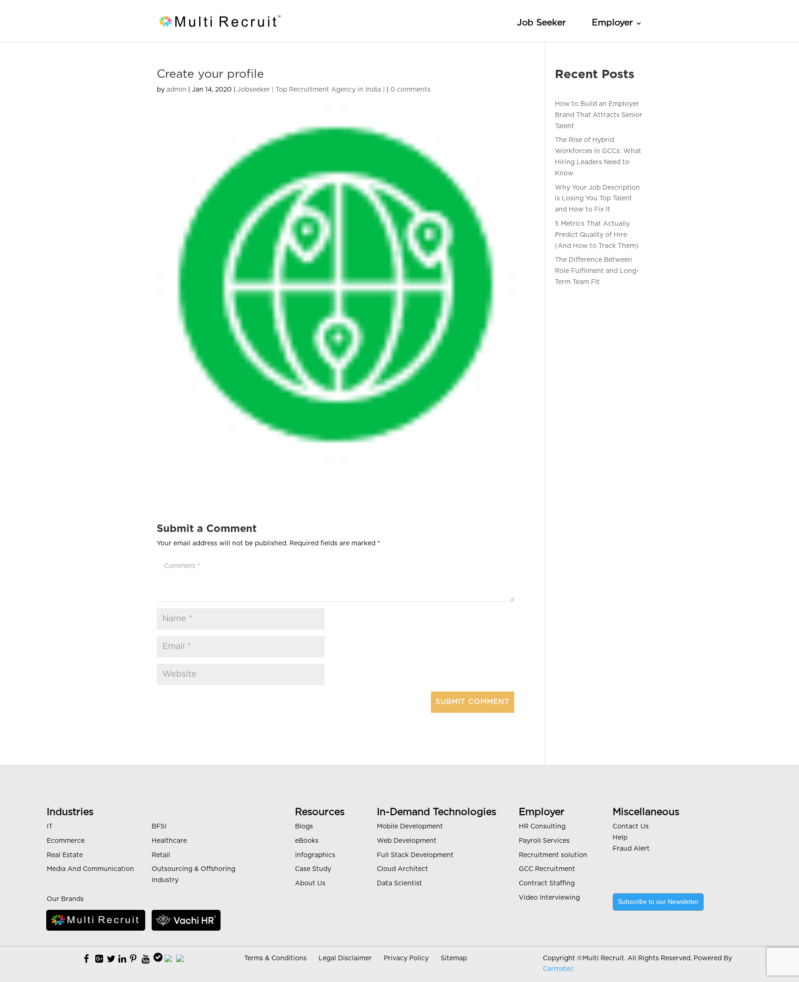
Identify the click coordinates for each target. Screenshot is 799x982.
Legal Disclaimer (345, 958)
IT (50, 826)
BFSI (159, 826)
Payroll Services (544, 841)
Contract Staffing (547, 883)
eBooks (307, 841)
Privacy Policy (406, 958)
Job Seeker (541, 23)
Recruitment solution (553, 855)
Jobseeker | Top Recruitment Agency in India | (311, 89)
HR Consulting (542, 826)
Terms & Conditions (275, 958)
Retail (161, 855)
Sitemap (454, 958)
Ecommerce (66, 841)
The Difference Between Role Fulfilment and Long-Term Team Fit (597, 271)
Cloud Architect (402, 869)
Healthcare (169, 841)
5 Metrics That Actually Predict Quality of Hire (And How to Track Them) (597, 235)
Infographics (315, 855)
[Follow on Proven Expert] (158, 959)
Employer (612, 23)
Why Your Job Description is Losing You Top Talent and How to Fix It (597, 199)
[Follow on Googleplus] (99, 959)
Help (620, 837)
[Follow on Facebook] (86, 959)
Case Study (313, 869)
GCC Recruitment (547, 869)
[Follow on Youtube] (145, 959)
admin (176, 89)
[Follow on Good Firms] (168, 959)
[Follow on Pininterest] (133, 959)
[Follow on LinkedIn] (122, 959)
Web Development (406, 841)
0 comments (410, 89)
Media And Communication (90, 869)
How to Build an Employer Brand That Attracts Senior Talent (598, 115)
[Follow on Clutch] (180, 959)
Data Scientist (399, 883)
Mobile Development (410, 826)
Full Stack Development (415, 855)
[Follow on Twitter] (111, 959)
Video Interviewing (549, 898)
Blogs (304, 826)
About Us (310, 883)
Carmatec (558, 969)
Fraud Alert (631, 849)
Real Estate (65, 855)
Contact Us (631, 826)
